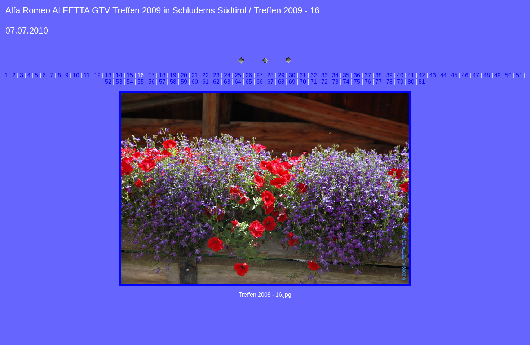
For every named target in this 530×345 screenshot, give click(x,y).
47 (476, 75)
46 (465, 75)
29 (281, 75)
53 (119, 82)
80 (411, 82)
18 (162, 75)
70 (303, 82)
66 (259, 82)
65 (249, 82)
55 (140, 82)
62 (216, 82)
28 (270, 75)
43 (432, 75)
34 (335, 75)
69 (292, 82)
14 (119, 75)
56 (151, 82)
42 (422, 75)
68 (281, 82)
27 (259, 75)
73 (335, 82)
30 (292, 75)
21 (194, 75)
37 (368, 75)
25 (238, 75)
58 (173, 82)
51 (519, 75)
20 (184, 75)
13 (108, 75)
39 (389, 75)
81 (422, 82)
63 (227, 82)
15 (130, 75)
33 (324, 75)
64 (238, 82)
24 (227, 75)
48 (486, 75)
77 (378, 82)
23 (216, 75)
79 (400, 82)
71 (313, 82)
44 (443, 75)
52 (108, 82)
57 (162, 82)
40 (400, 75)
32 (313, 75)
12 (97, 75)
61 (205, 82)
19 (173, 75)
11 (87, 75)
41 (411, 75)
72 (324, 82)
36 (357, 75)
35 (346, 75)
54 (130, 82)
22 (205, 75)
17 (151, 75)
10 (76, 75)
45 (454, 75)
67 (270, 82)
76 (368, 82)
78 (389, 82)
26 (249, 75)
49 (497, 75)
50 (508, 75)
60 (194, 82)
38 (378, 75)
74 (346, 82)
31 (303, 75)
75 (357, 82)
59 (184, 82)
